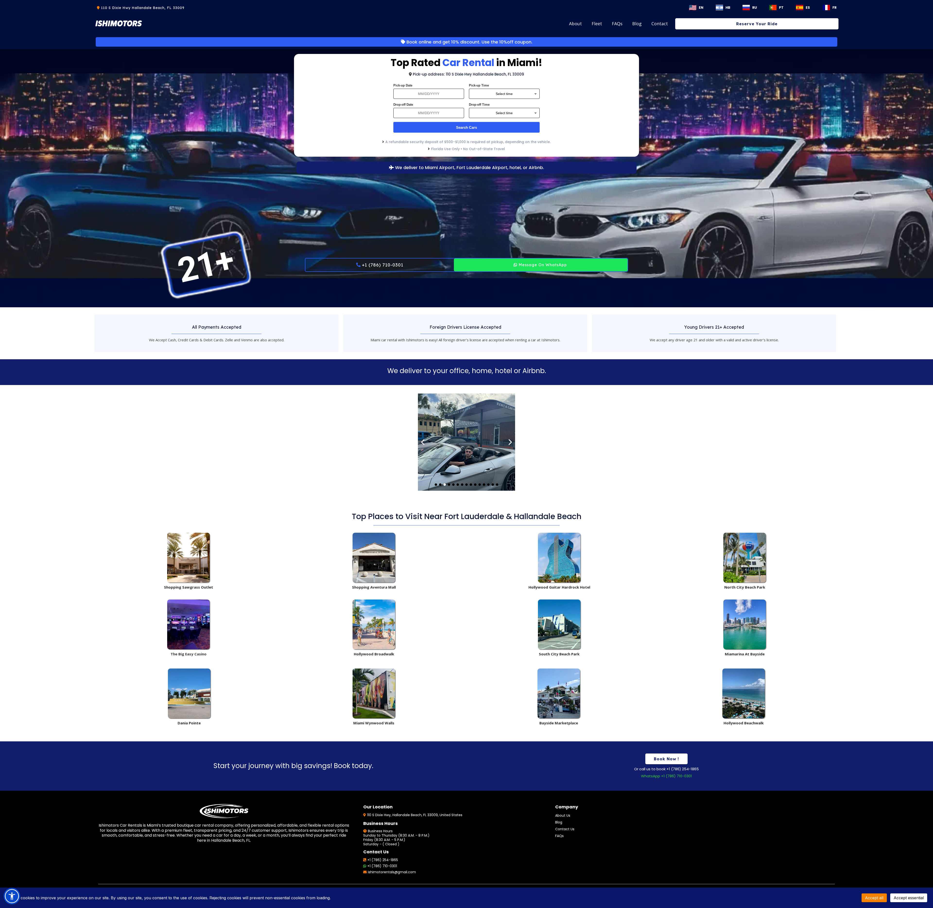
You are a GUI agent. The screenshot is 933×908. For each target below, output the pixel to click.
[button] (12, 896)
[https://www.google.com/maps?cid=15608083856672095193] (559, 624)
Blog (637, 23)
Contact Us (564, 829)
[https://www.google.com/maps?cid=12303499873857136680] (373, 624)
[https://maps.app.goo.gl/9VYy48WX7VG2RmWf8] (188, 557)
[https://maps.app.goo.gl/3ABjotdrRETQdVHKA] (743, 693)
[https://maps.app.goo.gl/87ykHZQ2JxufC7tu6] (373, 557)
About (575, 23)
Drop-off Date (403, 104)
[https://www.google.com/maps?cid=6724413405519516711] (744, 557)
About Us (562, 815)
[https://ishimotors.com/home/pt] (772, 7)
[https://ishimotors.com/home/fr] (825, 7)
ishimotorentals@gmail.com (392, 872)
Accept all (874, 897)
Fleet (597, 23)
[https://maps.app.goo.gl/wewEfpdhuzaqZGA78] (189, 693)
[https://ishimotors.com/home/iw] (718, 7)
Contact (659, 23)
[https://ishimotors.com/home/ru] (745, 7)
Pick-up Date (402, 85)
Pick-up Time (479, 85)
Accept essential (909, 897)
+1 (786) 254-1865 (382, 859)
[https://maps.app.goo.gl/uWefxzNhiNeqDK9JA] (744, 624)
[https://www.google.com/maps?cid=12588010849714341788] (188, 624)
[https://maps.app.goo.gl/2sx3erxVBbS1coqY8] (374, 693)
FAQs (617, 23)
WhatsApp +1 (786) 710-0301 (666, 776)
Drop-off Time (479, 104)
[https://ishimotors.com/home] (692, 7)
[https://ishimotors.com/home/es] (798, 7)
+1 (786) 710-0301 (382, 866)
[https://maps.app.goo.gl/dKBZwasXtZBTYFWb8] (558, 693)
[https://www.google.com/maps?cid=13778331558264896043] (559, 557)
